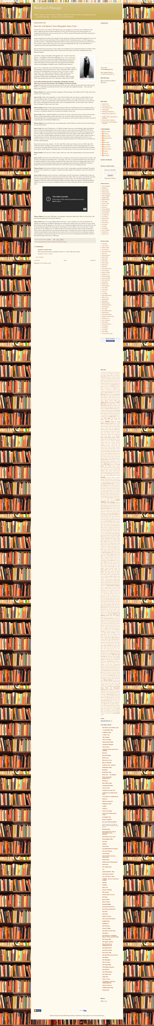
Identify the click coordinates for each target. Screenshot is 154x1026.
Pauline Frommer (104, 606)
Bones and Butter (110, 415)
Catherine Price (111, 434)
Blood (105, 415)
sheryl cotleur (114, 639)
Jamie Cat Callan (106, 272)
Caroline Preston (104, 434)
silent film (112, 642)
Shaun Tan (109, 637)
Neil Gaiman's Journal (107, 874)
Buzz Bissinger (117, 424)
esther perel (112, 475)
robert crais (107, 621)
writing (114, 708)
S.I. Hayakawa (111, 626)
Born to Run (117, 423)
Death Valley (117, 458)
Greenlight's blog (106, 817)
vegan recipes (103, 695)
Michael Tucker (116, 579)
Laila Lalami (114, 546)
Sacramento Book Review (108, 906)
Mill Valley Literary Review (112, 582)
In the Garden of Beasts (115, 510)
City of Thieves (112, 442)
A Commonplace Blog (107, 730)
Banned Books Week (105, 405)
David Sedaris (108, 456)
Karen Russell (105, 222)
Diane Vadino (105, 257)
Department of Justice (115, 461)
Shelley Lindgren (108, 639)
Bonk (115, 415)
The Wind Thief (111, 675)
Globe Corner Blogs (107, 811)
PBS (109, 606)
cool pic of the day (107, 447)
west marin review (116, 700)
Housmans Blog (106, 829)
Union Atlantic (117, 694)
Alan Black (104, 243)
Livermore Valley (113, 557)
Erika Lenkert (105, 263)
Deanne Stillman (112, 458)
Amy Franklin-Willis (114, 388)
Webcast (118, 699)
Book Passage (41, 83)
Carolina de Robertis (115, 432)
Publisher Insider (113, 612)
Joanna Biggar (107, 144)
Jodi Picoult (115, 525)
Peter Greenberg (114, 607)
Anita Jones (107, 394)
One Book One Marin (112, 598)
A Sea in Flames (108, 378)
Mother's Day (110, 584)
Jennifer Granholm (116, 522)
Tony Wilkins (105, 331)
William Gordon (107, 705)
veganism (108, 695)
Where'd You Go (107, 703)
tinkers (116, 683)
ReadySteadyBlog (106, 904)
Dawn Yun (104, 253)
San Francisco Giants (109, 631)
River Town (115, 620)
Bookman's (103, 421)
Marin (116, 566)
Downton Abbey (104, 467)
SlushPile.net (105, 923)
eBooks (102, 469)
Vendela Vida (105, 232)
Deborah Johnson (106, 255)
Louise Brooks (111, 560)
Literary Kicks (105, 853)
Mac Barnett (110, 562)
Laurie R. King (105, 203)
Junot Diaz (117, 533)
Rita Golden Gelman (106, 310)
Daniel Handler (108, 451)
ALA (105, 384)
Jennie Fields (109, 522)
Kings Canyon (117, 544)
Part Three (118, 603)
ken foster (104, 841)
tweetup (107, 692)
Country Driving (112, 448)
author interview (112, 402)
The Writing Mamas (107, 972)
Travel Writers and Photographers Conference (109, 122)
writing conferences (115, 710)
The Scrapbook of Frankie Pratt (111, 672)
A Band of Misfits (106, 375)
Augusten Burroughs (108, 400)
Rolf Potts (115, 623)
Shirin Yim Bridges (107, 640)
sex (119, 636)
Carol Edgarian (107, 432)
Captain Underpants (109, 429)
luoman (92, 1015)
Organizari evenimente (43, 249)
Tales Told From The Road (108, 931)
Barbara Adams (105, 247)
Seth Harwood (115, 636)
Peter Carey (103, 607)
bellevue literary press (110, 408)
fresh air (105, 488)
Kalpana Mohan (104, 535)
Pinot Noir (103, 610)
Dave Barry (103, 453)
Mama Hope (110, 563)
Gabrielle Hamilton (109, 490)
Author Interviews (106, 106)
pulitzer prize (109, 615)
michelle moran (103, 580)
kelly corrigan (104, 541)
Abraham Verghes (104, 380)
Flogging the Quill (106, 804)
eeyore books (112, 469)
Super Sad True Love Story (113, 648)
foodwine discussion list (115, 485)
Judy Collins (105, 533)
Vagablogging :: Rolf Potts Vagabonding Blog (108, 982)
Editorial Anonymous (107, 801)
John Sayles (118, 529)
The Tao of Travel (116, 673)
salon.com (106, 628)
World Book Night (116, 706)
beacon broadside (116, 407)
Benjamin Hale (105, 197)
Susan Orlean (117, 651)
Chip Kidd (106, 439)
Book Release (110, 419)
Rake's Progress (106, 902)
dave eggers (108, 453)
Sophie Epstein (105, 312)
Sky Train (118, 642)
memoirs (111, 574)
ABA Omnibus (105, 737)
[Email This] (56, 239)
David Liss (104, 207)
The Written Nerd (106, 974)
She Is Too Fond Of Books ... (109, 919)
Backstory (104, 753)
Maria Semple (111, 566)
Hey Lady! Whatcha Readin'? (109, 822)
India (112, 511)
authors (108, 403)
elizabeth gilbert (104, 472)
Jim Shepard (105, 228)
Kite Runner (103, 546)
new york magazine (110, 590)
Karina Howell (107, 146)
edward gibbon (106, 469)
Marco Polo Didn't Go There (113, 565)
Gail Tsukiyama (117, 490)
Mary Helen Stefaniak (109, 571)
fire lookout (103, 482)
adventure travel (108, 383)
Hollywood (45, 241)
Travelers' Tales (108, 691)
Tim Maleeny (105, 328)
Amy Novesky (105, 245)
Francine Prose (105, 218)
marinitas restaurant (109, 568)
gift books (110, 494)
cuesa (112, 450)
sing (115, 642)
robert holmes (103, 623)
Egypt (116, 469)
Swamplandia (112, 653)
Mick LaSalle (117, 581)
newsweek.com (117, 590)
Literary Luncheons (105, 557)
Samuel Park (111, 628)
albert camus (108, 384)
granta (102, 500)
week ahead (103, 700)
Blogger (102, 1015)
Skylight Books (106, 921)
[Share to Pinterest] (63, 239)
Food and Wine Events (107, 107)
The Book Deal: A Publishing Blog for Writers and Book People (110, 936)
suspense (107, 653)
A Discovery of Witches (114, 375)
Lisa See (105, 555)
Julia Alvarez (111, 533)
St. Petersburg (114, 645)
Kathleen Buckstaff (104, 540)
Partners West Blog (107, 890)
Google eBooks (110, 498)
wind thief (105, 706)
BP (107, 424)
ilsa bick (112, 508)
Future (104, 490)
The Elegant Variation (107, 941)
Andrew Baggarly (106, 186)
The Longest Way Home (113, 669)
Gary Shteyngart (106, 230)
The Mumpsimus (106, 960)
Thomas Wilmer (116, 680)
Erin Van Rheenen (116, 473)
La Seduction (108, 546)
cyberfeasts (103, 451)
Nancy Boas (115, 587)
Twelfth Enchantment (113, 692)
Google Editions (117, 497)
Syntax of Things (106, 928)
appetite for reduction (116, 397)
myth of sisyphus (104, 587)
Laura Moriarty (105, 213)
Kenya (115, 541)
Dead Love (104, 799)
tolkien (106, 684)
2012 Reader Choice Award (113, 373)
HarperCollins (113, 503)
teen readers (113, 656)
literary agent (110, 555)
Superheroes (103, 650)
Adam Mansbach (106, 211)
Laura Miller (107, 547)
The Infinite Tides (107, 667)
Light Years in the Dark (115, 552)
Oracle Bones (117, 599)
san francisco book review (108, 629)
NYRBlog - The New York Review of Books (110, 879)
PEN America (105, 892)
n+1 (103, 869)
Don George (105, 259)
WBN (108, 699)
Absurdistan (110, 380)
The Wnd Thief (117, 676)
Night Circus (107, 592)
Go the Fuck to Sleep (112, 496)
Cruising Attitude (107, 450)
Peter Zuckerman (110, 609)
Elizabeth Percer (110, 472)
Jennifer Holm (109, 524)
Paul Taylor (112, 604)
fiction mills (115, 480)
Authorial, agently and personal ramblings (110, 749)
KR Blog (104, 844)
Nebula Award (108, 588)
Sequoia (109, 636)
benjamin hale (112, 410)
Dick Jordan (106, 142)
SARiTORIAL (113, 632)
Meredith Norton (106, 303)
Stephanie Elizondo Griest (108, 316)
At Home (115, 399)
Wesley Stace (109, 700)
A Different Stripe (106, 732)
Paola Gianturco (104, 603)
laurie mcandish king (108, 549)
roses (119, 625)
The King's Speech (114, 667)
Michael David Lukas (109, 577)
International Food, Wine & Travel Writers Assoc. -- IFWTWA (109, 833)
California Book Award (105, 426)
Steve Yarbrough (106, 320)
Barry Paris (103, 407)
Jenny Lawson (115, 524)
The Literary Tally (106, 952)
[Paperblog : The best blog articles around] (83, 1011)
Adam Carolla (105, 190)
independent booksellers (105, 511)
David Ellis (113, 454)
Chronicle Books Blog (107, 785)
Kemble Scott (105, 284)
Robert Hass (117, 621)
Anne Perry (114, 395)
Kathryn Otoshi (111, 540)
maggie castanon (116, 562)
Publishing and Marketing (108, 111)
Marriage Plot (117, 568)
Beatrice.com (105, 758)
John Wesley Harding (105, 530)
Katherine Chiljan (116, 538)
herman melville (113, 505)
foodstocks (108, 485)
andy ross (103, 394)
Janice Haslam (112, 518)
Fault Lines (111, 480)
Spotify (102, 645)
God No (104, 497)
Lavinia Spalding (104, 551)
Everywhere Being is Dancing (113, 477)
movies (114, 584)
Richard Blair (103, 618)
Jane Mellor (106, 518)
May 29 (109, 573)
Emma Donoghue (106, 194)
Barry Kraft (118, 405)
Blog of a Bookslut (106, 762)
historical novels (106, 507)
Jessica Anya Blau (106, 278)
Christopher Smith (104, 442)
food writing (103, 485)
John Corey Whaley (108, 527)
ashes (107, 399)
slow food (103, 643)
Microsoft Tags (103, 582)
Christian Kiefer (112, 439)
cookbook (113, 445)
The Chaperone (110, 661)
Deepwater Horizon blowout (114, 459)
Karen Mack (105, 282)
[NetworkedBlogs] (110, 338)
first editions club (113, 482)
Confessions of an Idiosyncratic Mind (109, 793)
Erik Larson (105, 205)
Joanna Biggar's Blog (107, 839)
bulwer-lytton (111, 424)
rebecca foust (107, 617)
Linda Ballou (103, 554)
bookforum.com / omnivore (109, 765)
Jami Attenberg (105, 270)
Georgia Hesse (112, 493)
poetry (114, 610)
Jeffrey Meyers (103, 522)
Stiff (110, 647)
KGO (111, 543)
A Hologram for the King (111, 377)
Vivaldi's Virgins (108, 697)
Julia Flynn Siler (106, 280)
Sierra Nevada (107, 642)
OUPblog (104, 885)
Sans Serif (104, 911)
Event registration (106, 63)
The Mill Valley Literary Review (110, 955)
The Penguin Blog (106, 964)
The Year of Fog (111, 678)
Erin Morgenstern (109, 473)
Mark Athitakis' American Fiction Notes (108, 856)
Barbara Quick (107, 136)
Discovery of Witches (114, 464)
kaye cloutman (117, 540)
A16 (119, 378)
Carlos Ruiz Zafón (112, 431)
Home (65, 260)
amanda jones (107, 386)
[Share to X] (59, 239)
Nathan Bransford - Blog (108, 871)
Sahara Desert (117, 626)
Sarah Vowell (105, 234)
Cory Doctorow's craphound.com (110, 796)
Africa (112, 383)
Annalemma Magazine (107, 744)
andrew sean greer (116, 392)
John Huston (107, 529)
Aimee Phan (116, 383)
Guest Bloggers (105, 109)
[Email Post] (54, 239)
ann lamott (112, 394)
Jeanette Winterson (109, 521)
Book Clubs (112, 416)
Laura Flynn (105, 289)
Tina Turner (111, 683)
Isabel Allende (114, 513)
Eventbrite (116, 63)
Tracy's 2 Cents (106, 979)
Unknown (106, 151)
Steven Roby (105, 322)
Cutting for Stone (116, 450)
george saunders (117, 491)
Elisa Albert (105, 261)
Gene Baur (104, 266)
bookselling (106, 423)
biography (40, 241)
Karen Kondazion (113, 535)
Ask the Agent (105, 747)
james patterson (115, 516)
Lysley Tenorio (117, 560)
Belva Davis (117, 408)
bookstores (112, 423)
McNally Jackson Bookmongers (110, 862)
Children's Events (111, 436)
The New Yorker (106, 962)
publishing (110, 614)
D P (104, 140)
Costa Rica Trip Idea (105, 448)
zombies (102, 714)
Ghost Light (106, 494)
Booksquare (105, 781)
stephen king (106, 647)
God (117, 496)
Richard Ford (109, 618)
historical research (113, 506)
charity (105, 436)
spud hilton (109, 645)
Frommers (113, 488)
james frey (105, 516)
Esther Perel (105, 264)
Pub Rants (104, 897)
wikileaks (113, 703)
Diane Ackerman (104, 462)
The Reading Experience (108, 967)
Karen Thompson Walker (109, 536)
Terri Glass (106, 658)
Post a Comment (40, 257)
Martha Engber (105, 299)
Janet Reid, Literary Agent (108, 836)
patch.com (103, 604)
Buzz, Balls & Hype (107, 783)
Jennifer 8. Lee (105, 274)
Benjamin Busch (106, 410)
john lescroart (112, 529)
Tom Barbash (110, 684)
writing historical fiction (105, 711)
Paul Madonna (105, 306)
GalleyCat (104, 808)
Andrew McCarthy (108, 392)
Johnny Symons (113, 530)
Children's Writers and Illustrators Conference (109, 117)
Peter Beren (118, 606)
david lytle (103, 456)
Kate (115, 536)
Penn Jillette (105, 201)
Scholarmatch (103, 634)
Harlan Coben (107, 503)
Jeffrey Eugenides (106, 195)
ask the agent (110, 399)
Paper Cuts (105, 887)
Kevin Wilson (107, 543)
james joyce (109, 516)
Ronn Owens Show (111, 625)
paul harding (107, 604)
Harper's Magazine (107, 819)
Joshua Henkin (107, 532)
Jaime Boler (115, 514)
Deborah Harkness (104, 459)
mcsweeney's (114, 573)
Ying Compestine (116, 711)
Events (103, 477)
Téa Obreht (108, 656)
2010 (107, 373)
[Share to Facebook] (61, 239)
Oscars (102, 601)
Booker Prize (117, 419)
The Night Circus (107, 670)
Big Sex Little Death (114, 411)
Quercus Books (106, 899)
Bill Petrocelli (111, 413)
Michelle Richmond (106, 305)
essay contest (103, 475)
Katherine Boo (108, 538)
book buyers (107, 416)
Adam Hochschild (107, 381)
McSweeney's (105, 864)
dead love (106, 458)
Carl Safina (104, 224)
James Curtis (50, 241)
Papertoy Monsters (111, 603)
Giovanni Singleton (104, 496)
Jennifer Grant (103, 524)
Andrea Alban (107, 131)
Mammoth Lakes (116, 563)
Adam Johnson (114, 381)
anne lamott (103, 395)
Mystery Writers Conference (108, 120)
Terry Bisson (111, 658)
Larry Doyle (105, 287)
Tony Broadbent (117, 684)
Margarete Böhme (104, 566)
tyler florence (103, 694)
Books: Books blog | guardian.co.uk (107, 777)
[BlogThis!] (58, 239)
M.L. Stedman (104, 562)
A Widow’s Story (114, 378)
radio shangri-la (116, 615)
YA (111, 711)
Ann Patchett (105, 216)
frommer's (109, 488)
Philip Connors (105, 192)
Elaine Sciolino (109, 470)
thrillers (114, 681)
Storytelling (114, 647)
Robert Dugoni (112, 621)
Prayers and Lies (106, 612)
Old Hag (104, 882)
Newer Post (37, 260)
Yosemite (102, 713)
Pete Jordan (104, 308)
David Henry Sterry (106, 251)
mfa (101, 576)
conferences (108, 445)
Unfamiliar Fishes (110, 694)
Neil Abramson (114, 588)
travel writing (109, 689)
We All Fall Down (112, 699)
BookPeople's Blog (106, 772)
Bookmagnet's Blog (107, 767)
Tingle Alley (105, 976)
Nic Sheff (104, 226)
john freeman (115, 527)
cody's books (107, 443)
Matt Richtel (105, 301)
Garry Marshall (104, 491)
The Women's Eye (104, 678)
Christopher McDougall (115, 440)
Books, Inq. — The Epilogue (109, 774)
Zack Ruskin (106, 155)
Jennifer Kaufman (106, 276)
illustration (108, 508)
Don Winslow (108, 466)
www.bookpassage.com (107, 69)
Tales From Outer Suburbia (106, 654)
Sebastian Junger (116, 634)
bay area (111, 407)
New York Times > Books (108, 876)
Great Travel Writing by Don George (109, 813)
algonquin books (114, 384)
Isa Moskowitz (105, 215)
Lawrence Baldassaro (111, 551)
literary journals (117, 555)
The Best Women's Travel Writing (111, 659)
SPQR (105, 645)
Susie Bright (103, 653)
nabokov (110, 587)
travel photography (116, 686)
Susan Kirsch (111, 651)
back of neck (117, 403)
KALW (108, 535)
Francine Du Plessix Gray (106, 486)
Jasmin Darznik (117, 519)
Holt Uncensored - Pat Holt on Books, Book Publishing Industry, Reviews (110, 825)
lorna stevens (115, 558)
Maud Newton (105, 859)
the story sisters (110, 673)
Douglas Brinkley (116, 465)
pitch (111, 610)
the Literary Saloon (107, 950)
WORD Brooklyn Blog (107, 987)
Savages (118, 632)
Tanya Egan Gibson (106, 324)
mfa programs (106, 576)
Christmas (118, 439)
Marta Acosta (105, 297)
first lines (118, 482)
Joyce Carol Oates (114, 532)
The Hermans (105, 326)
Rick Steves (106, 620)
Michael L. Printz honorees (107, 579)
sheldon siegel (115, 637)
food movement (117, 483)
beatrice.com (103, 408)
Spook (119, 643)
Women (111, 706)
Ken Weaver (110, 541)
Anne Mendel (109, 395)
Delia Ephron (103, 461)
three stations (110, 681)
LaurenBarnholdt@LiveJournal (110, 848)
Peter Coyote (108, 607)
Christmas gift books (105, 440)
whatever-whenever (107, 985)
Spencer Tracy (56, 241)
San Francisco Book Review (109, 909)
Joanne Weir (110, 525)
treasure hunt (114, 691)
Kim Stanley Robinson (106, 544)
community (103, 445)
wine (108, 707)
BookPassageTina (108, 138)
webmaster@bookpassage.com (107, 74)
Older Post (93, 260)
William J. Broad (113, 705)
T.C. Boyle (118, 653)
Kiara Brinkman (105, 285)
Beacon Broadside (106, 755)
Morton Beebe (105, 584)
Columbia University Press (108, 790)
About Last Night (106, 739)
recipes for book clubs (115, 617)
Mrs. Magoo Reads (106, 867)
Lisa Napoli (104, 293)
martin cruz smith (112, 569)
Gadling (104, 806)
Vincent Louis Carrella (107, 333)
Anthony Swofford (107, 397)
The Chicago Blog (106, 939)
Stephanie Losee (105, 318)
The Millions (105, 957)
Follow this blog (110, 340)
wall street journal (116, 697)
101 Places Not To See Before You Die (108, 372)
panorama (118, 601)
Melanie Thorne (107, 574)
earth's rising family (116, 467)
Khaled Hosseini (105, 199)
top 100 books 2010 (105, 686)
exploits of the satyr (105, 479)
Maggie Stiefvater (104, 563)
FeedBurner (113, 178)
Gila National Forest (116, 494)
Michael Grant (117, 577)
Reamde (102, 617)
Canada (106, 428)
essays (107, 475)
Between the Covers (107, 760)
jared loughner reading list (109, 519)
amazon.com (113, 386)
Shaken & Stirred (106, 916)
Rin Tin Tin (110, 620)
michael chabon (112, 576)
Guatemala (113, 500)
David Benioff (114, 453)
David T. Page (114, 456)
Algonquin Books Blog (107, 742)
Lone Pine (111, 558)
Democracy (109, 461)
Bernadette (117, 410)
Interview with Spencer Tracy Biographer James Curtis (55, 26)
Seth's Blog (105, 914)
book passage (107, 418)
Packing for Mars (106, 601)
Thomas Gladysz (63, 241)
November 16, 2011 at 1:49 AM (45, 254)
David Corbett (105, 249)
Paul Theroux (117, 604)
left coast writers (107, 552)
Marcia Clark (103, 565)
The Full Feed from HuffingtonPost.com (107, 944)
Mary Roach (105, 220)
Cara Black (115, 429)
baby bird (112, 404)
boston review (103, 424)
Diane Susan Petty (111, 462)
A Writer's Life (106, 735)
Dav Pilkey (118, 451)
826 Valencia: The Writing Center (110, 727)
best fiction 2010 (104, 411)
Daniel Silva (113, 451)
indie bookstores (116, 511)
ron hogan (106, 625)
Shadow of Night (104, 637)
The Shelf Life (105, 969)
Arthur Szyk (103, 399)
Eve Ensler (118, 475)
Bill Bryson (104, 188)
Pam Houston (113, 601)
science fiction (109, 634)
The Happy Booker (107, 948)
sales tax (102, 628)
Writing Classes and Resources (109, 113)
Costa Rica (118, 447)
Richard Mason (115, 618)
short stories (113, 640)
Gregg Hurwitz (107, 500)
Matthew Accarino (104, 573)
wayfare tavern (103, 699)
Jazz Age (102, 521)
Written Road (105, 990)
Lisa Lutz (104, 291)
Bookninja (104, 770)
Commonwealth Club (115, 443)
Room (117, 625)
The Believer (105, 933)
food (101, 483)
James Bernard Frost (106, 268)
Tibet (117, 681)
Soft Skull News (106, 926)
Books (108, 421)
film (119, 480)
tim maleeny (105, 683)
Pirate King (107, 610)
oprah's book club (110, 599)
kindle (112, 544)
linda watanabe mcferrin (112, 554)
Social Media (108, 643)
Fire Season (107, 482)
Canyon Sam (111, 428)
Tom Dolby (104, 329)
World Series (103, 708)
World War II (110, 708)
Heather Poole (107, 505)
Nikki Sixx (112, 592)
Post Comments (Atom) (45, 263)
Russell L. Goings (104, 626)
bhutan (108, 411)
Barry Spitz (107, 407)
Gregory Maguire (106, 209)
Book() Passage (48, 7)
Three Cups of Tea (104, 681)
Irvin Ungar (103, 513)
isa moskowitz (108, 513)
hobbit (119, 506)
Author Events (105, 104)
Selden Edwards (104, 636)
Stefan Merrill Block (106, 314)
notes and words (109, 596)
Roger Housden (109, 623)
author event (117, 400)
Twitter (118, 692)
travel (110, 686)
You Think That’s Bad (109, 713)
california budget (113, 426)
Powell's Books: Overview (108, 894)
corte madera (113, 447)
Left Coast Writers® (107, 851)
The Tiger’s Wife (104, 675)
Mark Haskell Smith (106, 295)
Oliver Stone (115, 596)
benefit (102, 410)
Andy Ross (106, 133)
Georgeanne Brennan (105, 493)
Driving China (109, 467)
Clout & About (106, 788)
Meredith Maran (117, 574)
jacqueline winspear (108, 514)
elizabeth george (116, 470)
